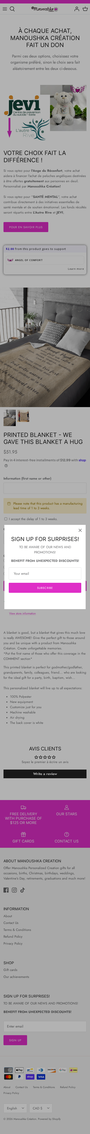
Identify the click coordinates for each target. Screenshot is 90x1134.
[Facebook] (38, 601)
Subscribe (45, 588)
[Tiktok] (51, 601)
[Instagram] (45, 601)
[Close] (80, 530)
